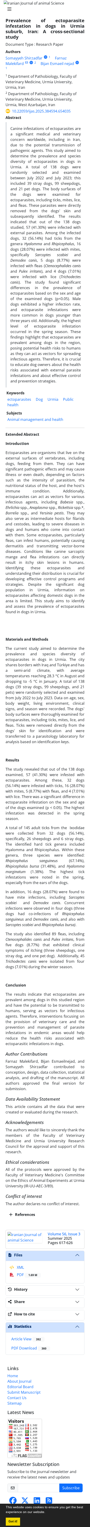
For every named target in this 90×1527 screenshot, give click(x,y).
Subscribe (71, 1487)
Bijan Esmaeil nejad (57, 63)
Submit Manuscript (24, 1392)
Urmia (53, 399)
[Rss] (48, 1501)
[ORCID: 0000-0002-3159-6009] (77, 63)
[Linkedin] (36, 1501)
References (24, 1214)
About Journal (19, 1381)
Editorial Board (20, 1386)
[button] (47, 1512)
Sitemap (14, 1403)
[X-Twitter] (24, 1501)
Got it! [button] (13, 1521)
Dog (39, 399)
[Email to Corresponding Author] (26, 63)
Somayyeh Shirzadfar (24, 58)
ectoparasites (19, 399)
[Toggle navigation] (44, 9)
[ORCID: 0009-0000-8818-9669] (45, 57)
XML (20, 1267)
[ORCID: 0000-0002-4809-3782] (31, 63)
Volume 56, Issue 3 (64, 1234)
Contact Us (17, 1397)
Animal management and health (35, 419)
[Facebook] (12, 1501)
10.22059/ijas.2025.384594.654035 (41, 111)
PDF (26, 1274)
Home (12, 1375)
